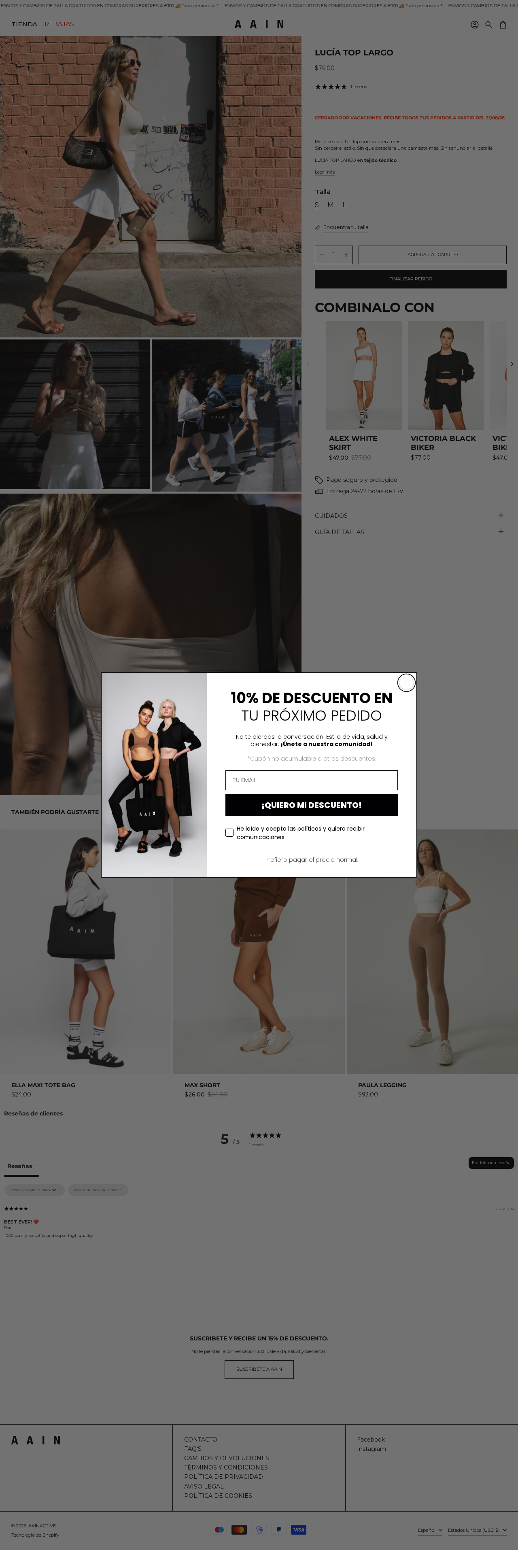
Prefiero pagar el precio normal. (311, 860)
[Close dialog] (406, 683)
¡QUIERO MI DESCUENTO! (311, 805)
